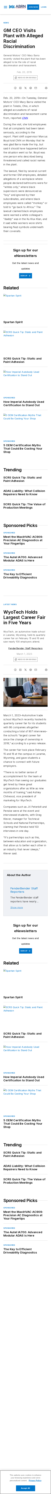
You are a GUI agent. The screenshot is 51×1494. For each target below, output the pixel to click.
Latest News (10, 604)
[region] (25, 1482)
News (6, 23)
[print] (46, 88)
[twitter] (25, 88)
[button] (5, 7)
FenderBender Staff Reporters (25, 648)
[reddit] (30, 88)
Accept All (25, 1488)
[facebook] (15, 88)
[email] (35, 88)
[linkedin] (20, 88)
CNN (25, 117)
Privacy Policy (35, 1481)
